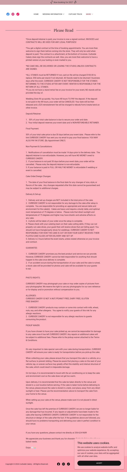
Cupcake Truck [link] (75, 14)
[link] (7, 14)
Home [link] (36, 14)
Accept (99, 463)
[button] (54, 14)
